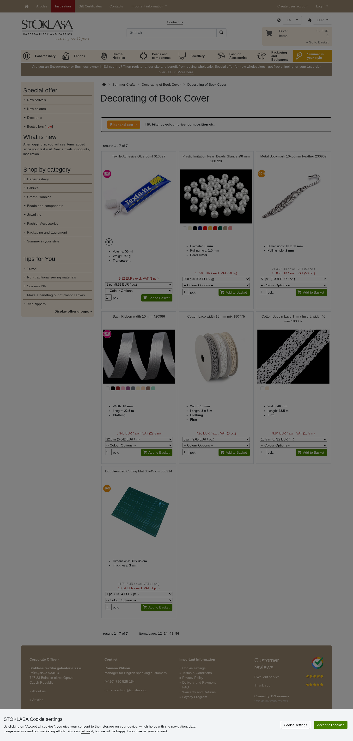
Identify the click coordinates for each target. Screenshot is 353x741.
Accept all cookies (330, 725)
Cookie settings (295, 725)
